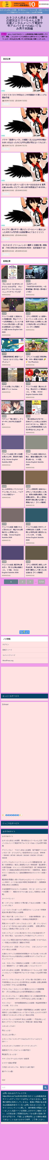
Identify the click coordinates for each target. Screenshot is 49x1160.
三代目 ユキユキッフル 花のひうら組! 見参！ (18, 1067)
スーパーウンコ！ (8, 898)
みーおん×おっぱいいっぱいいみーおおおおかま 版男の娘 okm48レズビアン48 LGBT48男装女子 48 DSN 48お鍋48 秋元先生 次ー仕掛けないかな (23, 187)
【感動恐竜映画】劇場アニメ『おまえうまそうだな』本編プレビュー (12, 359)
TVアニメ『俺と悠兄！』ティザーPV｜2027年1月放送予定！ (12, 421)
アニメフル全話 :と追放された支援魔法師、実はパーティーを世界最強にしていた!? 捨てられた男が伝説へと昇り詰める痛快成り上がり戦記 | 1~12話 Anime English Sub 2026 (12, 324)
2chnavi (5, 704)
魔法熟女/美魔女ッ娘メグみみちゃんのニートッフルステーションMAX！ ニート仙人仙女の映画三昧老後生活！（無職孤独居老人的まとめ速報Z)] (24, 882)
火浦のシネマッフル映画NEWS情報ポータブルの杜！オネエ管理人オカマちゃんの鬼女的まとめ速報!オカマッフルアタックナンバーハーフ (24, 956)
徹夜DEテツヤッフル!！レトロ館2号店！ (16, 1050)
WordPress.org (8, 660)
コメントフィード (9, 655)
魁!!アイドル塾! (7, 1071)
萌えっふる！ (7, 1030)
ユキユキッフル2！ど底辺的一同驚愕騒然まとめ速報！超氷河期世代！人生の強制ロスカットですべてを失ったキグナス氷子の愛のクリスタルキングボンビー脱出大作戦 (24, 1012)
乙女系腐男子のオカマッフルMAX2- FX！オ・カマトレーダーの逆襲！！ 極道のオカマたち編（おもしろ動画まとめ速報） (24, 891)
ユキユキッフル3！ (9, 1026)
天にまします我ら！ (9, 1034)
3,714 (41, 582)
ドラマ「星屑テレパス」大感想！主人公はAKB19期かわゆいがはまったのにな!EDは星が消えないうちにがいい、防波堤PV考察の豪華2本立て (24, 142)
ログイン (6, 644)
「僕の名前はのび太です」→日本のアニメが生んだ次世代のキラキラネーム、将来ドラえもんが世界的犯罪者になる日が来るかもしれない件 (36, 424)
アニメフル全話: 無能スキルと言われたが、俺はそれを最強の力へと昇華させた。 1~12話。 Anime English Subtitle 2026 (12, 532)
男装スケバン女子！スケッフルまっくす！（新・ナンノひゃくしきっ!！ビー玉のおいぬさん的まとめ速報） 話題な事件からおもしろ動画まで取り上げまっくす (24, 926)
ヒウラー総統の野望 (9, 1063)
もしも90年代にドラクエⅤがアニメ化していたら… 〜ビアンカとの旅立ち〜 (12, 491)
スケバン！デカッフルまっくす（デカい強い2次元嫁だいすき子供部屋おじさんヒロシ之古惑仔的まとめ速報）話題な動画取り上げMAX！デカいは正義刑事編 (24, 982)
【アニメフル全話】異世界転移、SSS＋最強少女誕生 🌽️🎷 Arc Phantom (36, 359)
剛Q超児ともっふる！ (10, 1054)
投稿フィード (7, 650)
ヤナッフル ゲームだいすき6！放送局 (15, 1058)
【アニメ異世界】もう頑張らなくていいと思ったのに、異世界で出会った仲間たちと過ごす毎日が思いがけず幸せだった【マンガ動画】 (36, 322)
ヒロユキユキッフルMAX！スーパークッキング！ (19, 1046)
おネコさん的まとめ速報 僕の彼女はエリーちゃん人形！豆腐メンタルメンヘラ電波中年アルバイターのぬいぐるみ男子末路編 (24, 843)
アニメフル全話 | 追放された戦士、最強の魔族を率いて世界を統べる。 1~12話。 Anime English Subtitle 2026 (36, 459)
